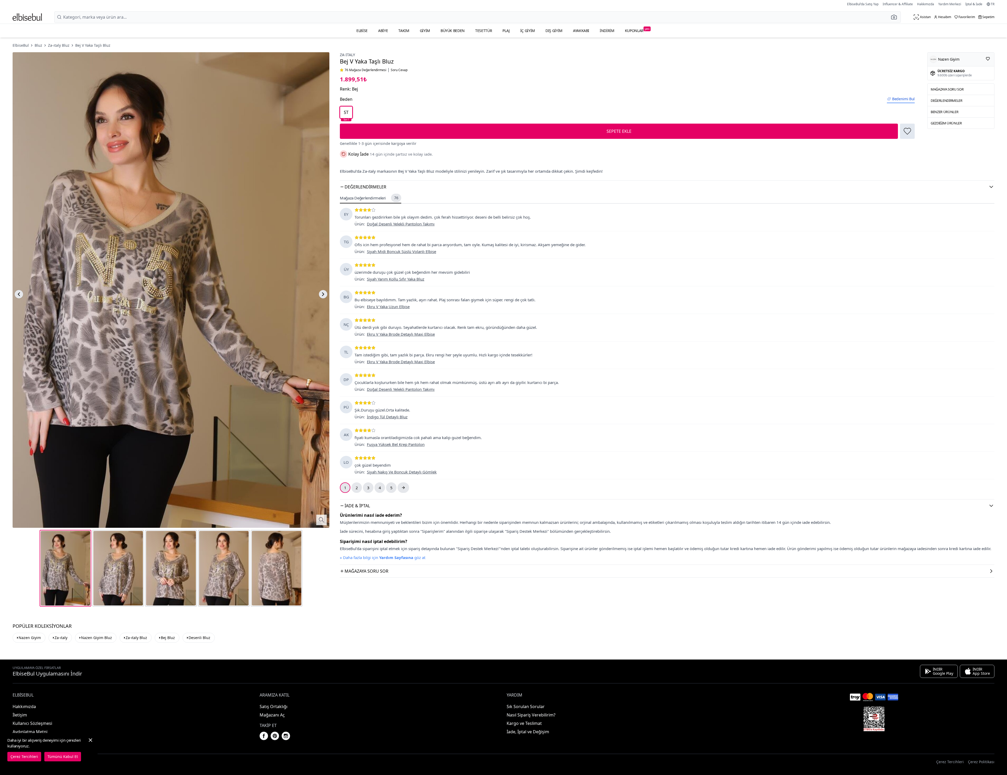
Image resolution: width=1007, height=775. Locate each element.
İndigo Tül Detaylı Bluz (387, 416)
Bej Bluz (168, 637)
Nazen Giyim (30, 637)
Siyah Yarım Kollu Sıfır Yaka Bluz (395, 279)
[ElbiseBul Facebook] (264, 736)
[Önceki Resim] (19, 294)
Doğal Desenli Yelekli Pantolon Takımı (401, 223)
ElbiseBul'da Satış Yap (863, 4)
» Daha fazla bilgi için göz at (382, 557)
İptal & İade (973, 4)
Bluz (38, 45)
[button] (895, 17)
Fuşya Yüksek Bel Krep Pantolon (396, 444)
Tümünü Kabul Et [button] (62, 756)
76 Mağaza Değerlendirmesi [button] (365, 70)
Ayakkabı (581, 30)
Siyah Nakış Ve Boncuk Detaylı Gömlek (402, 472)
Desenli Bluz (199, 637)
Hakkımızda (925, 4)
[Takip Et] (988, 59)
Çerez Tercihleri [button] (950, 761)
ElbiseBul (21, 45)
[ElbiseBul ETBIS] (874, 719)
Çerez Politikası (981, 761)
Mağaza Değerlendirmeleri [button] (369, 198)
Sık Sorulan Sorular (526, 706)
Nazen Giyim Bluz (96, 637)
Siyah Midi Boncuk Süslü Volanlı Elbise (401, 251)
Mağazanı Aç (272, 715)
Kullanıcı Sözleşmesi (32, 723)
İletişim (20, 715)
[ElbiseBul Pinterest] (275, 736)
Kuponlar (637, 30)
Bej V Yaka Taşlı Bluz (92, 45)
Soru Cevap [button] (399, 70)
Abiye (383, 30)
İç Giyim (527, 30)
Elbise (362, 30)
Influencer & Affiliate (898, 4)
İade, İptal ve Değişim (528, 732)
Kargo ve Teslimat (524, 723)
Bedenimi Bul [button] (903, 98)
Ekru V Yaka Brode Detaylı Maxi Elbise (401, 334)
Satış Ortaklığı (273, 706)
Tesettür (483, 30)
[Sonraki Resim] (323, 294)
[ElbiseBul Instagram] (286, 736)
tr (992, 4)
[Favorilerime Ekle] (907, 131)
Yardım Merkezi (949, 4)
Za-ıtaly (347, 54)
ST (346, 113)
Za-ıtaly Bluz (58, 45)
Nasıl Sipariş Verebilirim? (531, 715)
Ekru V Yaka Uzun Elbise (388, 306)
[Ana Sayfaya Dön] (27, 17)
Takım (403, 30)
